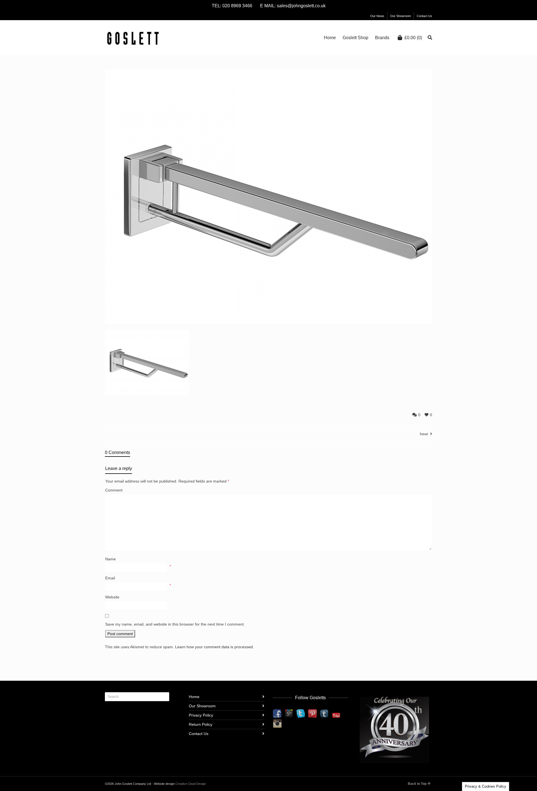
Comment (114, 490)
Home (194, 696)
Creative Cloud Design (190, 783)
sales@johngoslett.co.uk (301, 5)
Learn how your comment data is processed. (214, 647)
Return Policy (200, 724)
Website (112, 597)
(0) (413, 37)
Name (110, 559)
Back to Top (417, 784)
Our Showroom (400, 16)
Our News (377, 16)
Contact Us (424, 16)
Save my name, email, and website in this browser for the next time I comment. (175, 624)
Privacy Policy (201, 715)
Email (110, 578)
